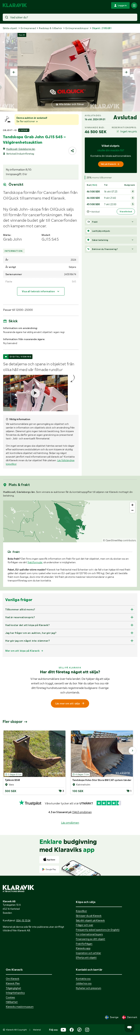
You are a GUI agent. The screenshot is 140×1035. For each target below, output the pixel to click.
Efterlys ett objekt (86, 957)
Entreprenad (28, 28)
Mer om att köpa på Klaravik (22, 650)
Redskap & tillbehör (50, 28)
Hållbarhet (12, 1001)
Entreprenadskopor (77, 28)
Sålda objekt (10, 28)
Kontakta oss (83, 978)
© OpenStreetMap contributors (119, 540)
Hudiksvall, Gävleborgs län (20, 148)
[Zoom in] (132, 505)
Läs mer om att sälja (67, 703)
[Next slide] (126, 72)
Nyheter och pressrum (88, 988)
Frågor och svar (84, 925)
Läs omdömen (70, 822)
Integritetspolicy (15, 992)
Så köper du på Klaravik (89, 915)
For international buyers (89, 934)
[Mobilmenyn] (134, 5)
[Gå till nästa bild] (132, 750)
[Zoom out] (132, 510)
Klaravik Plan (13, 983)
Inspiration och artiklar (88, 953)
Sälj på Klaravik (108, 164)
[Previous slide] (14, 72)
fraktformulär (35, 562)
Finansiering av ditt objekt (90, 939)
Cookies (10, 997)
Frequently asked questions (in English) (97, 929)
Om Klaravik (12, 978)
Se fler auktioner (26, 121)
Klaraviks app (83, 948)
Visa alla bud (126, 211)
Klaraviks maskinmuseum (20, 1006)
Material (37, 1029)
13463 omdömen (82, 812)
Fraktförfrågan (84, 943)
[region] (70, 521)
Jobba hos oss (84, 983)
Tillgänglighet (13, 988)
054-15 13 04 (23, 920)
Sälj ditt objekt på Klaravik (90, 920)
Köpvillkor (81, 911)
